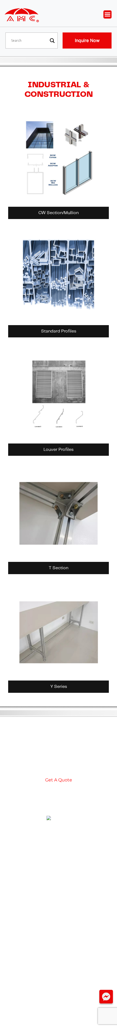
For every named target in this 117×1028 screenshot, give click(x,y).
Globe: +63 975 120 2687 (59, 881)
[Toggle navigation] (110, 14)
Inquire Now (87, 40)
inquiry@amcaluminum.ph (58, 858)
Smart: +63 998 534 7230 (59, 892)
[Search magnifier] (52, 40)
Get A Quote (58, 780)
